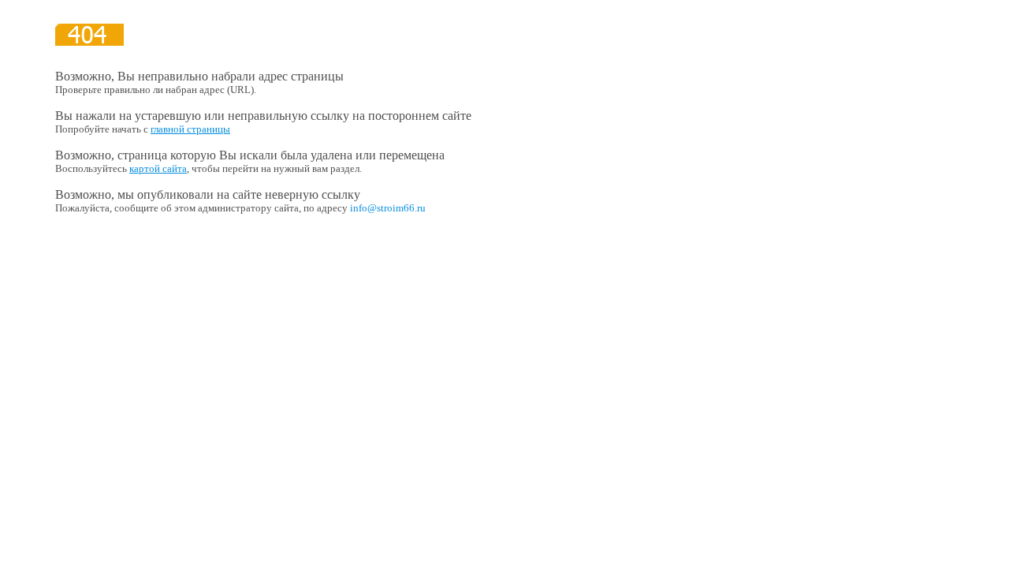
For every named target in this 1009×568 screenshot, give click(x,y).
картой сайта (158, 168)
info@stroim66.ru (388, 208)
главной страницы (190, 129)
